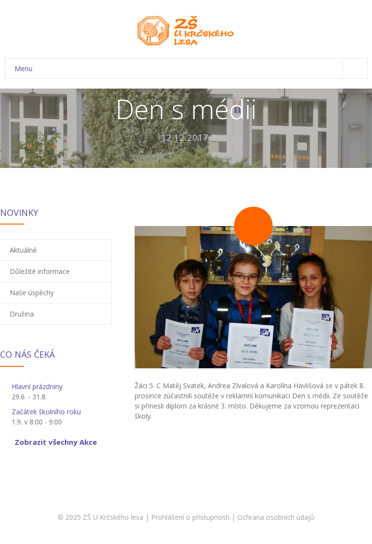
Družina (22, 313)
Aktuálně (23, 250)
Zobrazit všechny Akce (56, 442)
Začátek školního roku (46, 411)
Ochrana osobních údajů (275, 517)
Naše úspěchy (32, 292)
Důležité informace (40, 271)
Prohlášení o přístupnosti (190, 517)
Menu (23, 68)
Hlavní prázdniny (37, 386)
